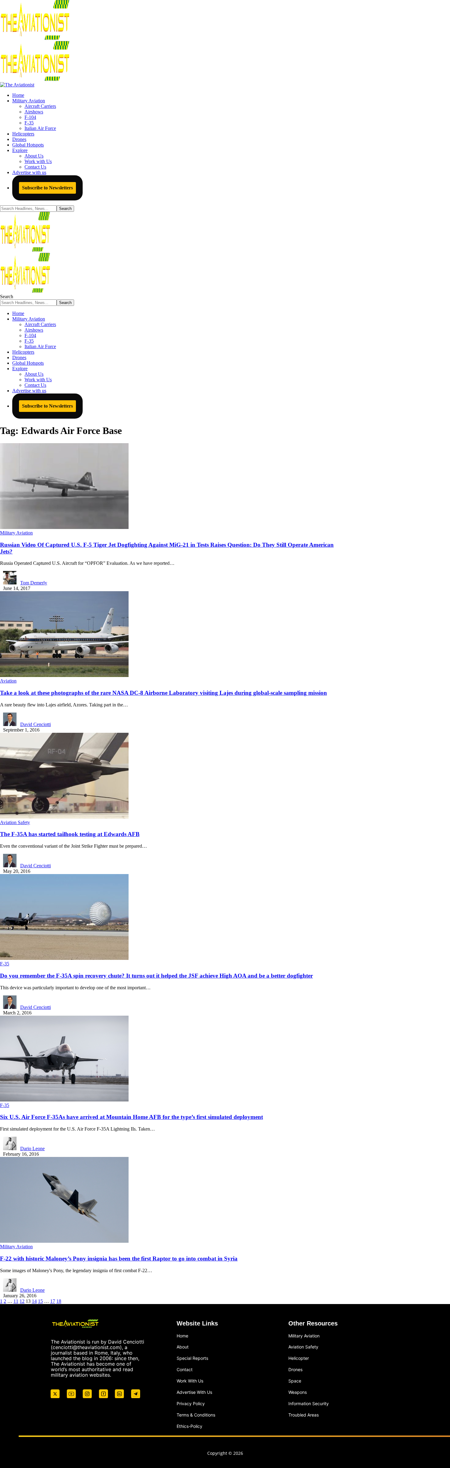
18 (58, 1301)
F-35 (4, 963)
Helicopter (298, 1358)
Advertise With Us (194, 1392)
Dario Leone (32, 1148)
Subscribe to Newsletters (47, 187)
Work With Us (190, 1380)
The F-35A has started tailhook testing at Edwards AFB (70, 834)
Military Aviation (16, 532)
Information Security (308, 1403)
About (183, 1346)
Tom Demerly (33, 582)
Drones (295, 1369)
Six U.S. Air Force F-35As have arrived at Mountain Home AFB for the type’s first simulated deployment (131, 1117)
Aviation (8, 680)
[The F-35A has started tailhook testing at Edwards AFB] (64, 817)
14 (34, 1301)
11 (15, 1301)
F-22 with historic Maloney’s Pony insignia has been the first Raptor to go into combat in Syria (119, 1258)
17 (52, 1301)
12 (22, 1301)
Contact (185, 1369)
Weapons (297, 1392)
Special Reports (192, 1358)
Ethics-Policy (189, 1426)
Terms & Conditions (196, 1414)
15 (40, 1301)
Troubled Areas (303, 1414)
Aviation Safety (15, 822)
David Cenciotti (35, 724)
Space (294, 1380)
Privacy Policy (191, 1403)
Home (182, 1335)
